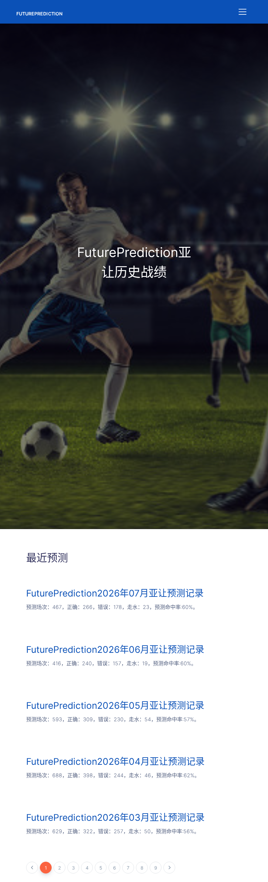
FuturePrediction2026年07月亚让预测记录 (115, 593)
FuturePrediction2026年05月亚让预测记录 (115, 705)
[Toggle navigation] (242, 11)
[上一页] (32, 867)
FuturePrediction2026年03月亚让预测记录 (115, 817)
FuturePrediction (39, 13)
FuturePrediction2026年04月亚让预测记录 (115, 761)
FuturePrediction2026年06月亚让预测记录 (115, 649)
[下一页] (169, 867)
